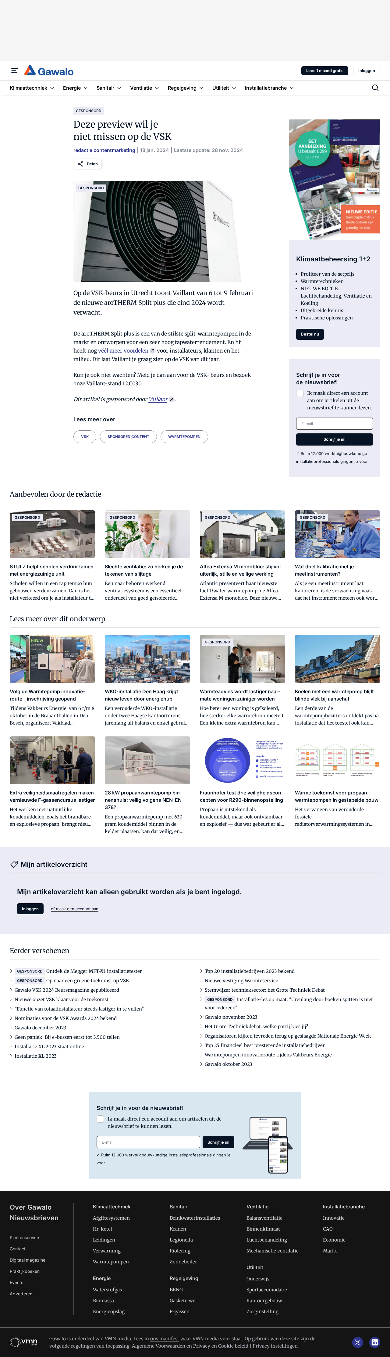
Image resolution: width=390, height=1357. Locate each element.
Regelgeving (184, 1278)
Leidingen (104, 1240)
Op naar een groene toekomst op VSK (87, 980)
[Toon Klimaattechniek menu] (52, 88)
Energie (102, 1278)
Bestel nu (310, 334)
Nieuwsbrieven (34, 1218)
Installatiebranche (344, 1207)
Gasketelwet (183, 1301)
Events (16, 1282)
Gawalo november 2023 (231, 1017)
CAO (328, 1229)
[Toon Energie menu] (85, 88)
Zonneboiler (183, 1262)
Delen (92, 163)
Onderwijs (257, 1279)
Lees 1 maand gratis (324, 70)
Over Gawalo (30, 1207)
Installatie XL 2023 (36, 1056)
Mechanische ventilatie (272, 1251)
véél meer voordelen (123, 350)
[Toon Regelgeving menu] (201, 88)
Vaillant (157, 399)
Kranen (178, 1229)
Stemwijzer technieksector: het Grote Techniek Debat (265, 990)
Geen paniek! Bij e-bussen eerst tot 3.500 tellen (67, 1037)
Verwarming (107, 1251)
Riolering (180, 1251)
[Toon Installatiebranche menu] (291, 88)
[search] (375, 87)
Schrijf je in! (335, 439)
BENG (176, 1290)
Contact (18, 1248)
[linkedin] (374, 1342)
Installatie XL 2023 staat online (49, 1046)
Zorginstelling (262, 1311)
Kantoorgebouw (264, 1301)
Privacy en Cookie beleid (220, 1346)
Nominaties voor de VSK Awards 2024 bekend (66, 1018)
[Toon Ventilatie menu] (157, 88)
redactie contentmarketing (104, 150)
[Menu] (15, 70)
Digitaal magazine (27, 1259)
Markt (330, 1251)
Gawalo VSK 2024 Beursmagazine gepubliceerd (67, 990)
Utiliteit (254, 1267)
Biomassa (103, 1301)
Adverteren (21, 1293)
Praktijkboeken (25, 1271)
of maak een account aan (74, 908)
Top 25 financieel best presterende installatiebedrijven (265, 1045)
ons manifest (164, 1339)
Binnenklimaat (263, 1229)
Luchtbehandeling (266, 1240)
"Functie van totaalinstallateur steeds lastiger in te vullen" (79, 1009)
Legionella (181, 1240)
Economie (334, 1240)
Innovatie (334, 1218)
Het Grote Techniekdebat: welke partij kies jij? (256, 1026)
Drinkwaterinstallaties (195, 1218)
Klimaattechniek (111, 1207)
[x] (357, 1342)
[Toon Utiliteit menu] (234, 88)
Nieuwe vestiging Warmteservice (241, 980)
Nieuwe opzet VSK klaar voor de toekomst (61, 999)
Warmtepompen (184, 436)
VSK (85, 436)
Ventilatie (257, 1207)
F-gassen (180, 1311)
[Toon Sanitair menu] (119, 88)
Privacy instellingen (275, 1346)
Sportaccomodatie (266, 1290)
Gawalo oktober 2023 (228, 1064)
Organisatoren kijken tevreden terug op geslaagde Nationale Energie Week (288, 1036)
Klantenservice (24, 1237)
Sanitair (178, 1207)
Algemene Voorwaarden (158, 1346)
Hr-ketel (102, 1229)
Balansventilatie (264, 1218)
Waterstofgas (107, 1290)
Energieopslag (109, 1311)
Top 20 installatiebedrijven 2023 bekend (250, 971)
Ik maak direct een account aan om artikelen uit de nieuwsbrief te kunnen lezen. (339, 400)
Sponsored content (128, 436)
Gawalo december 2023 (40, 1028)
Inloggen (366, 70)
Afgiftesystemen (111, 1218)
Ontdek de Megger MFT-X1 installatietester (94, 971)
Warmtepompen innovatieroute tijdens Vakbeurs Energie (268, 1055)
